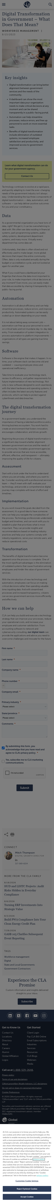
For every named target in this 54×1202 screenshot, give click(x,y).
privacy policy (39, 1159)
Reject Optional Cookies (27, 1189)
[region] (27, 1163)
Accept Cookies (27, 1197)
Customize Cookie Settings (27, 1181)
